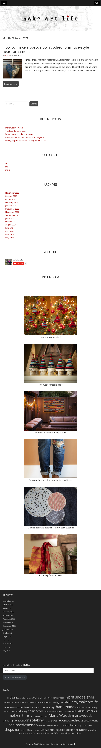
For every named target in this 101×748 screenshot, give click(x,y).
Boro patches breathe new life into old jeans (24, 137)
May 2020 (9, 237)
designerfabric (61, 702)
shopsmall (12, 729)
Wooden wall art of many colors (19, 134)
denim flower (31, 702)
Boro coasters (28, 698)
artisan (12, 697)
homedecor (35, 711)
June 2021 (9, 228)
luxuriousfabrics (86, 711)
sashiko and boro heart (45, 726)
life (6, 166)
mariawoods (82, 715)
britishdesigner (81, 697)
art (6, 163)
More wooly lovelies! (14, 128)
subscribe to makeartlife (15, 677)
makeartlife (19, 715)
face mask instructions (13, 707)
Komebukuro (69, 711)
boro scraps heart (60, 698)
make (7, 170)
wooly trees (76, 733)
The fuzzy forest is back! (15, 131)
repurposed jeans (87, 720)
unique (38, 730)
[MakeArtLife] (50, 18)
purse (54, 720)
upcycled (47, 730)
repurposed (67, 720)
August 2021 (10, 224)
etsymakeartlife (84, 701)
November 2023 (12, 193)
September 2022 (12, 215)
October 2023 (11, 196)
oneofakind (34, 720)
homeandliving (18, 711)
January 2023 (10, 205)
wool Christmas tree (60, 733)
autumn (20, 698)
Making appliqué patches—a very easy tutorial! (25, 140)
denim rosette (44, 702)
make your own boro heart (38, 716)
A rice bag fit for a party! (50, 575)
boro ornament (42, 697)
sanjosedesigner (23, 724)
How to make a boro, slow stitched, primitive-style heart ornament (46, 49)
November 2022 (12, 212)
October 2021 (11, 221)
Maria (7, 55)
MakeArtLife (43, 744)
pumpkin (48, 721)
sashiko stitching (65, 725)
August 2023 (10, 199)
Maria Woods (60, 715)
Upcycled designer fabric (70, 730)
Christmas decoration (14, 702)
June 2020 (9, 234)
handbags (50, 707)
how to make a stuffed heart (53, 711)
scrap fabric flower (84, 725)
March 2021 (10, 231)
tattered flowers (27, 730)
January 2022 (10, 218)
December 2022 (12, 209)
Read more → (10, 84)
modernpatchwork (14, 720)
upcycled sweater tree (38, 733)
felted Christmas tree (34, 707)
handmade (65, 706)
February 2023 (11, 202)
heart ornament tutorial (83, 708)
